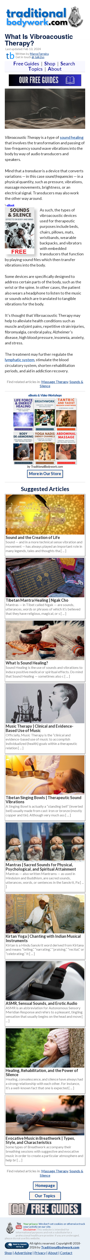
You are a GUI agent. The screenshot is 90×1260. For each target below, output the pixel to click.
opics (36, 69)
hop (50, 63)
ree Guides (27, 63)
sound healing (71, 137)
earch (69, 63)
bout (55, 69)
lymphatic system (19, 359)
